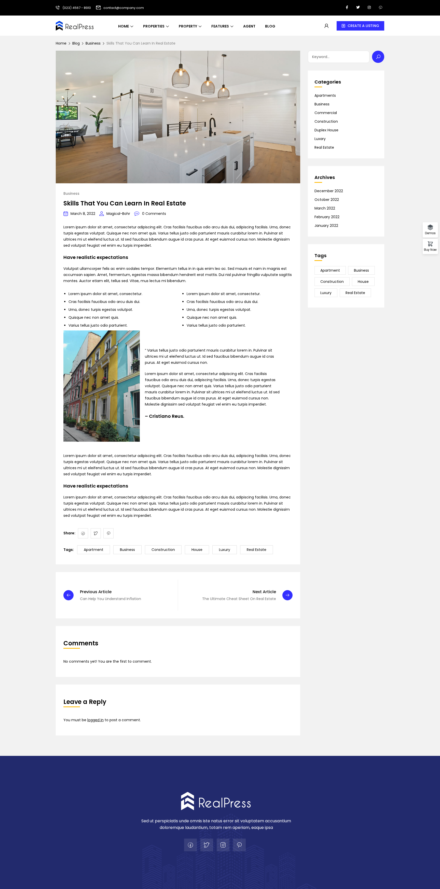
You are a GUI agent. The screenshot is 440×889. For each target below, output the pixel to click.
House (196, 549)
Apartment (93, 549)
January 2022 (326, 225)
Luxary (320, 138)
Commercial (325, 112)
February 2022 (326, 216)
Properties (153, 26)
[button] (360, 26)
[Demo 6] (216, 800)
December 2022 (328, 190)
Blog (270, 26)
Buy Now (430, 249)
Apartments (325, 95)
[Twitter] (96, 533)
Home (123, 26)
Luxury (224, 549)
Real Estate (256, 549)
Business (93, 43)
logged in (95, 720)
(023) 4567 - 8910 (76, 7)
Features (220, 26)
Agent (249, 26)
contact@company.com (123, 7)
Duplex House (326, 130)
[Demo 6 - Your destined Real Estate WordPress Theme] (75, 25)
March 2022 (324, 208)
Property (188, 26)
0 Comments (154, 213)
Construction (163, 549)
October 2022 (326, 199)
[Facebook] (83, 533)
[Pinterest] (108, 533)
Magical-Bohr (118, 213)
